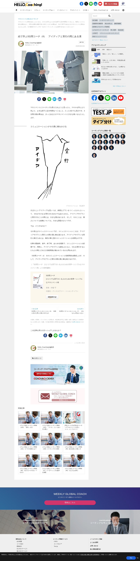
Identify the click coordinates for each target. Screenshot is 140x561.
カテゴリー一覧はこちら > (100, 40)
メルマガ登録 (112, 4)
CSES (55, 541)
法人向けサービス (22, 548)
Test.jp (56, 546)
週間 (98, 49)
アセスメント (74, 10)
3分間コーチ (37, 358)
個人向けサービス (22, 551)
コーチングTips (48, 10)
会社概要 (19, 541)
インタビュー (61, 10)
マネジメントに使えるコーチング (28, 19)
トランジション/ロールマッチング (109, 33)
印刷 (82, 42)
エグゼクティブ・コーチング (100, 30)
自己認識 (94, 20)
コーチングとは (25, 10)
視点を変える (108, 23)
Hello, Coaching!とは (101, 10)
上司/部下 (95, 33)
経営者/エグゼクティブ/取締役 (100, 26)
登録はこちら (70, 502)
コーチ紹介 (20, 544)
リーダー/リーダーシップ (107, 20)
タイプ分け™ (58, 544)
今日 (93, 49)
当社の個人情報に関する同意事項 (90, 554)
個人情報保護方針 (95, 549)
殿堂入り (109, 49)
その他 (85, 10)
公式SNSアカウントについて (100, 103)
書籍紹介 (19, 546)
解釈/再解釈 (117, 23)
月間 (103, 49)
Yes (131, 558)
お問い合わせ (115, 10)
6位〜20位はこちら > (119, 86)
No (138, 558)
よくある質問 (94, 542)
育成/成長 (120, 30)
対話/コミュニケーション (99, 36)
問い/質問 (113, 30)
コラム (36, 10)
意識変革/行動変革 (97, 23)
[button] (123, 10)
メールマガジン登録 (96, 539)
